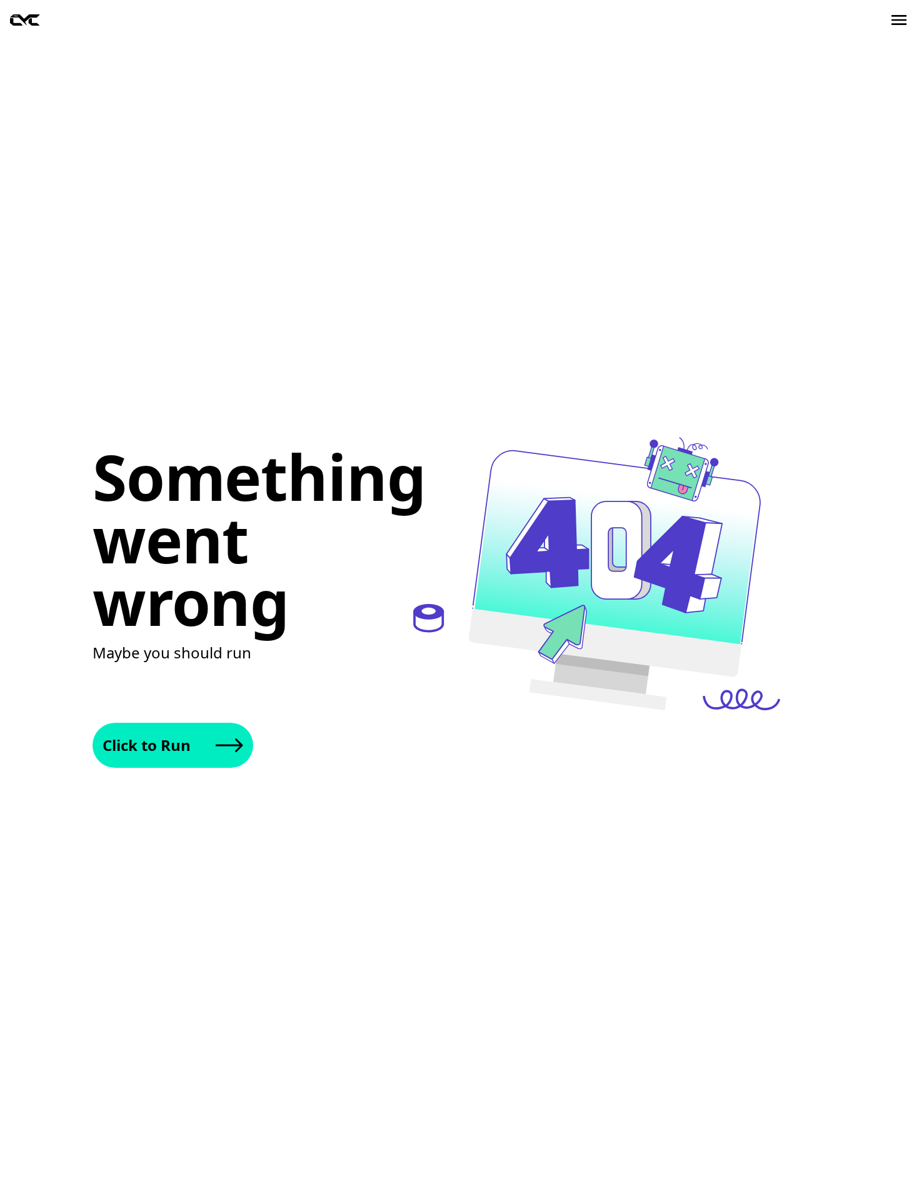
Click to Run (147, 745)
